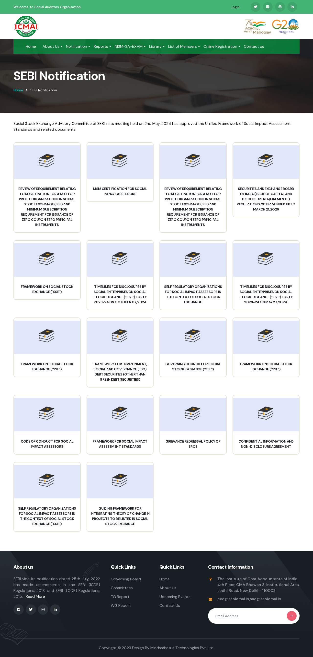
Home (31, 46)
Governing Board (126, 579)
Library (155, 46)
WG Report (121, 605)
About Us (51, 46)
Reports (101, 46)
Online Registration (220, 46)
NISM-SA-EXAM (129, 46)
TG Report (120, 596)
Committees (122, 587)
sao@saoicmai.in (265, 598)
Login (235, 7)
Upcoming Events (174, 596)
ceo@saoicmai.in (233, 598)
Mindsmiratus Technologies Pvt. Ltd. (182, 647)
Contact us (254, 46)
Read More (35, 596)
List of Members (182, 46)
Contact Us (169, 605)
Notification (76, 46)
